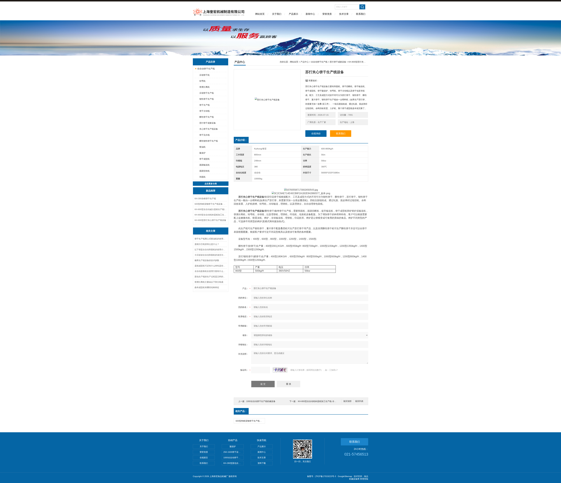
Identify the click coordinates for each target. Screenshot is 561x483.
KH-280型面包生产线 (233, 463)
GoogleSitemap (345, 476)
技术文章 (344, 14)
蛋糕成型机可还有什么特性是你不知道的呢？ (211, 266)
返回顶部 (347, 401)
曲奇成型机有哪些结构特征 (207, 287)
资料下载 (262, 463)
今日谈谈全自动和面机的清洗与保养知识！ (211, 255)
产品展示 (293, 14)
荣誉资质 (327, 14)
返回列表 (359, 401)
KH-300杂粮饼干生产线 (205, 198)
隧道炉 (202, 153)
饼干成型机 (204, 159)
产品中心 (305, 62)
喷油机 (202, 147)
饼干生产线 (204, 105)
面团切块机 (204, 171)
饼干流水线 (204, 135)
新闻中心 (310, 14)
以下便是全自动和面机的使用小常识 (211, 249)
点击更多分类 (211, 183)
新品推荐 (210, 190)
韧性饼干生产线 (206, 99)
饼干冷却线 (204, 111)
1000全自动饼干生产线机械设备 (260, 401)
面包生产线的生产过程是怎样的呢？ (211, 276)
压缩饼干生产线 (206, 93)
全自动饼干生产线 (206, 68)
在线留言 (204, 457)
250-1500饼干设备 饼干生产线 (233, 452)
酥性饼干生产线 (206, 117)
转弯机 (202, 81)
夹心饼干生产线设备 (208, 129)
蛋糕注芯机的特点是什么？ (207, 244)
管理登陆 (364, 479)
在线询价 (316, 133)
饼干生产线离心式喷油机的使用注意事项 (211, 239)
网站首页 (260, 14)
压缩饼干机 (204, 75)
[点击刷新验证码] (280, 370)
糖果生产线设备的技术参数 (207, 260)
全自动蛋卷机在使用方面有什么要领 (211, 271)
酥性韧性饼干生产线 (208, 141)
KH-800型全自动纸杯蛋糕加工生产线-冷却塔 (211, 215)
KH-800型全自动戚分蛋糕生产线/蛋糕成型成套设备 (211, 209)
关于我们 (276, 14)
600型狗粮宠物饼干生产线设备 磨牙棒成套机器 (211, 204)
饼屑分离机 (204, 87)
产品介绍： (241, 140)
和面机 (202, 177)
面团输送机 (204, 165)
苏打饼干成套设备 (207, 123)
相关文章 (210, 231)
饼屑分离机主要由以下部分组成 (209, 282)
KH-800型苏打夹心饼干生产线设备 (210, 220)
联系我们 (360, 14)
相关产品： (241, 411)
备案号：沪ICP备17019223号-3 (321, 476)
